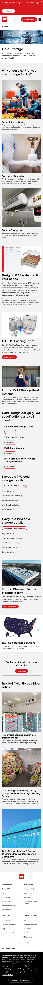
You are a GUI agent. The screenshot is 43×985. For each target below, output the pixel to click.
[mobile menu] (39, 19)
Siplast (26, 920)
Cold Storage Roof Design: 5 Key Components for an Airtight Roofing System (21, 793)
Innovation (6, 901)
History (4, 893)
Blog (3, 929)
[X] (19, 943)
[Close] (41, 2)
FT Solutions (28, 937)
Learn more (8, 357)
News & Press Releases (10, 933)
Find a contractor (29, 19)
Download (10, 432)
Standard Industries (9, 905)
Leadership (6, 897)
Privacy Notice (7, 975)
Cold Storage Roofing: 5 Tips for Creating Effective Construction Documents (19, 854)
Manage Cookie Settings (20, 980)
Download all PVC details (13, 528)
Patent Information (9, 925)
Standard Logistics (30, 925)
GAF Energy (27, 929)
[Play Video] (21, 376)
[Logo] (4, 21)
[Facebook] (15, 943)
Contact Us (8, 11)
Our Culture (28, 897)
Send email (22, 671)
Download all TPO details (13, 486)
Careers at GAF (29, 889)
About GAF (6, 889)
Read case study (10, 606)
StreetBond (27, 933)
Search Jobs (28, 893)
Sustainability (6, 910)
